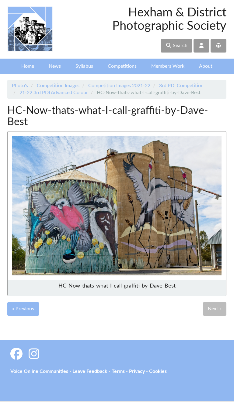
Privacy (137, 371)
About (205, 66)
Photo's (20, 85)
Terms (118, 371)
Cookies (158, 371)
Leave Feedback (89, 371)
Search (179, 45)
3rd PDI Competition (181, 85)
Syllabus (84, 66)
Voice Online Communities (39, 371)
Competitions (122, 66)
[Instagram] (34, 355)
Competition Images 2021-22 (119, 85)
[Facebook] (16, 355)
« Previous (23, 308)
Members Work (167, 66)
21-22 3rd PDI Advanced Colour (53, 92)
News (55, 66)
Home (27, 66)
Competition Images (58, 85)
